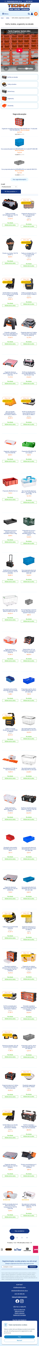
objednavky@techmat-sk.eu (14, 1)
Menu (6, 14)
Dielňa (7, 18)
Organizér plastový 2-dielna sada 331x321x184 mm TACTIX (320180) (10, 1087)
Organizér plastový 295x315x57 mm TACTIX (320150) (10, 373)
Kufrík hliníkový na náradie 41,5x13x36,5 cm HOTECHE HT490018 (10, 294)
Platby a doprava (19, 1313)
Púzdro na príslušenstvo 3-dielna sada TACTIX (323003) (29, 1166)
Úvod (2, 18)
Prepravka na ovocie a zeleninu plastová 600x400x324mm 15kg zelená (28, 533)
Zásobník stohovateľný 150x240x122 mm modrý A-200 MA (10, 690)
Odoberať (33, 1266)
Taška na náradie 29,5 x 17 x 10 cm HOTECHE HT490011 (28, 255)
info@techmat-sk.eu (19, 1287)
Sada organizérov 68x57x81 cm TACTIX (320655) (10, 809)
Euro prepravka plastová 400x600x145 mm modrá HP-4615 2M (29, 888)
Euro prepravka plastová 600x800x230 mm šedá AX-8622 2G (19, 169)
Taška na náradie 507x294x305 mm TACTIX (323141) (10, 215)
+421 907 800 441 (19, 1294)
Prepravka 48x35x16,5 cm (10, 491)
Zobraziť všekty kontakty (19, 1297)
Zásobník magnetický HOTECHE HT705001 (29, 1086)
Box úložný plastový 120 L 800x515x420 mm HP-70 (10, 610)
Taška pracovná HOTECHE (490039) (10, 927)
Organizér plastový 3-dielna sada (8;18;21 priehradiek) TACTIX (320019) (29, 334)
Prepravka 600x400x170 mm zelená (29, 452)
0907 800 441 (29, 1)
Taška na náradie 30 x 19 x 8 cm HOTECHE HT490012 (28, 293)
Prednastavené (6, 187)
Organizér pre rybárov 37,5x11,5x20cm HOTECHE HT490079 (29, 968)
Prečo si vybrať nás (19, 1309)
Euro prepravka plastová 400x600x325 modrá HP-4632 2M (29, 571)
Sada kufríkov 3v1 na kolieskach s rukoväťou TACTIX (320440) (28, 651)
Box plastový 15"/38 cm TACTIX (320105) (10, 769)
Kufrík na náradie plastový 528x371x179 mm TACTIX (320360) (28, 809)
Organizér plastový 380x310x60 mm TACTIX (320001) (10, 1166)
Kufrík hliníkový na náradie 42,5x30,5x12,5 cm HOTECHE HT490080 (10, 1126)
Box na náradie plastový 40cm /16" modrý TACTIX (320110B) (28, 492)
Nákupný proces (19, 1311)
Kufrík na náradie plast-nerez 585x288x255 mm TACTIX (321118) (29, 373)
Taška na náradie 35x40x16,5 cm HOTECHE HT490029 (10, 730)
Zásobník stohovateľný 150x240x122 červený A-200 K (10, 849)
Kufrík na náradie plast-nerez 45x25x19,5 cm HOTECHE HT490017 (29, 413)
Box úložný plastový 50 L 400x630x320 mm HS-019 (28, 729)
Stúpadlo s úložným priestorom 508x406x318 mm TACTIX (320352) (10, 334)
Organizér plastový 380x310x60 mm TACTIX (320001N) (10, 888)
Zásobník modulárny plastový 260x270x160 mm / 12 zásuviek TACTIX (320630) (10, 968)
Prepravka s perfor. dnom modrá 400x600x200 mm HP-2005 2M (28, 690)
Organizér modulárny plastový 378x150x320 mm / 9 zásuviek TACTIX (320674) (19, 129)
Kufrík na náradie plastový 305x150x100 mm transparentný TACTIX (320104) (10, 1206)
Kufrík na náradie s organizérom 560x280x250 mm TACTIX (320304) (29, 1126)
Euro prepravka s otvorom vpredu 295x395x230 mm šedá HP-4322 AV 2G (28, 611)
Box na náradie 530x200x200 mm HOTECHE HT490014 (10, 413)
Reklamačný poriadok (19, 1315)
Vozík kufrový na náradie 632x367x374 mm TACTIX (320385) (10, 571)
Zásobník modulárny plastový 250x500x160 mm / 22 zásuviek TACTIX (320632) (29, 1008)
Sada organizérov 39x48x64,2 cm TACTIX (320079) (10, 651)
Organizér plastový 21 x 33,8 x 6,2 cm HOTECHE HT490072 (29, 928)
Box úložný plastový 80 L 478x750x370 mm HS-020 (28, 769)
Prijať (19, 1337)
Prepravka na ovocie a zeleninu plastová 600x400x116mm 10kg (10, 532)
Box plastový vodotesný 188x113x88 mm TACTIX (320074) (29, 1205)
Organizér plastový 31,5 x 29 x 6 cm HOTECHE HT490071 (28, 215)
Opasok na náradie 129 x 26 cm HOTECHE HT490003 (10, 1046)
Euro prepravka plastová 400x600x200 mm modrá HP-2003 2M (29, 849)
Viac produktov (19, 1231)
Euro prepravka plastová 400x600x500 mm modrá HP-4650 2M (19, 149)
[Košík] (36, 14)
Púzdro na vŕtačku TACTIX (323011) (10, 254)
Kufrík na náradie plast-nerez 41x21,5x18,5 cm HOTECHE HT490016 (10, 1007)
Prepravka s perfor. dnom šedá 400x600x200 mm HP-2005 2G (28, 1047)
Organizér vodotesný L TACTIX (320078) (10, 452)
